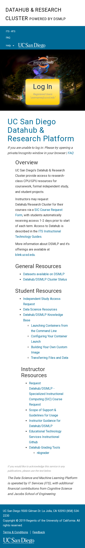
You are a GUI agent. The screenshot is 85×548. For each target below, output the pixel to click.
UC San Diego (33, 46)
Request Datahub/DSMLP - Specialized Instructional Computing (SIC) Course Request (46, 394)
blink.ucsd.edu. (25, 255)
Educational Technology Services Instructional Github (45, 436)
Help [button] (8, 45)
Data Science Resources (40, 309)
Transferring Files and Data (49, 358)
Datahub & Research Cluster (36, 14)
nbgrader (43, 453)
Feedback (39, 532)
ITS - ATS (10, 31)
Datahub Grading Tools (44, 447)
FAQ (8, 37)
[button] (42, 92)
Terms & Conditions (15, 532)
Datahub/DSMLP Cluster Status (45, 279)
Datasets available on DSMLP (44, 274)
